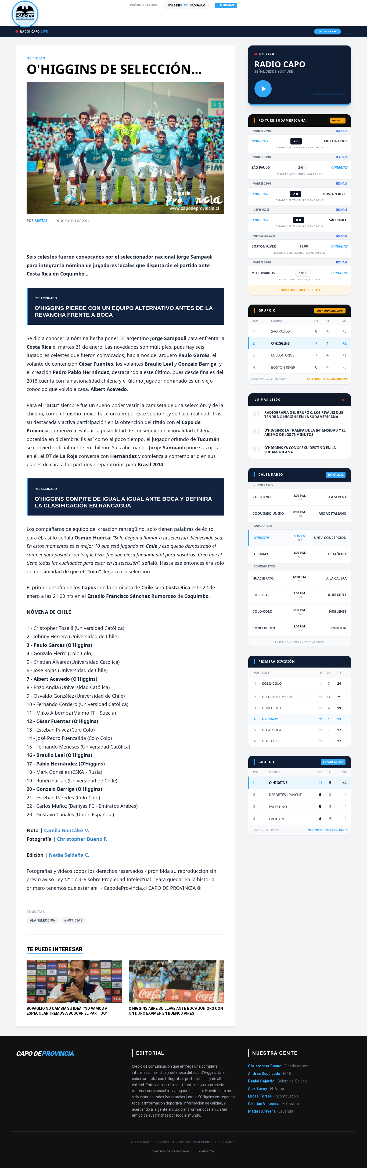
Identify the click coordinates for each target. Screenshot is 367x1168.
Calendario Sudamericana (327, 379)
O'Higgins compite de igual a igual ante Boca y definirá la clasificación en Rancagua (123, 502)
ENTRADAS (226, 5)
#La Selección (43, 920)
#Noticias (73, 920)
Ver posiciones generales (328, 830)
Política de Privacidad (171, 1151)
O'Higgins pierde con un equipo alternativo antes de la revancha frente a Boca (124, 311)
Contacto (206, 1151)
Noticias (36, 58)
